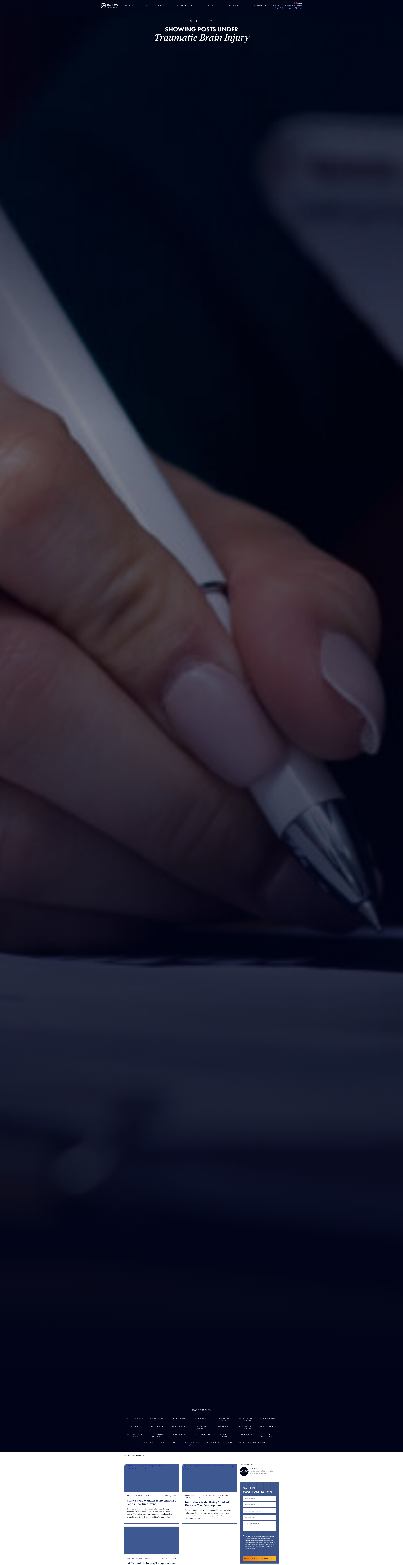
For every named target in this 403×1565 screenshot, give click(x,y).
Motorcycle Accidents (245, 1427)
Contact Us (260, 6)
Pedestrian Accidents (157, 1435)
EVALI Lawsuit (223, 1426)
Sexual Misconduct (267, 1435)
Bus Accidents (157, 1418)
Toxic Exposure (168, 1442)
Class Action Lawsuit (224, 1419)
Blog (129, 1456)
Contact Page (250, 1546)
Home (125, 1456)
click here (252, 1548)
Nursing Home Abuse (135, 1435)
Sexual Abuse (246, 1434)
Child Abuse (201, 1418)
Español (299, 3)
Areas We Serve (185, 6)
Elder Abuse (157, 1426)
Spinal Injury (146, 1442)
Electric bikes (179, 1426)
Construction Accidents (245, 1419)
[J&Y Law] (109, 6)
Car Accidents (179, 1418)
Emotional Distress (201, 1427)
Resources (234, 6)
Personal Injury (179, 1434)
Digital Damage (268, 1418)
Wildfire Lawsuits (235, 1442)
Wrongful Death (257, 1442)
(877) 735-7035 (287, 8)
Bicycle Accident (135, 1418)
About (128, 6)
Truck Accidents (212, 1442)
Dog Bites (135, 1426)
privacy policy (261, 1546)
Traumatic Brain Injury (190, 1443)
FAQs (210, 6)
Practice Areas (154, 6)
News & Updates (268, 1426)
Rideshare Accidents (223, 1435)
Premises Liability (201, 1434)
